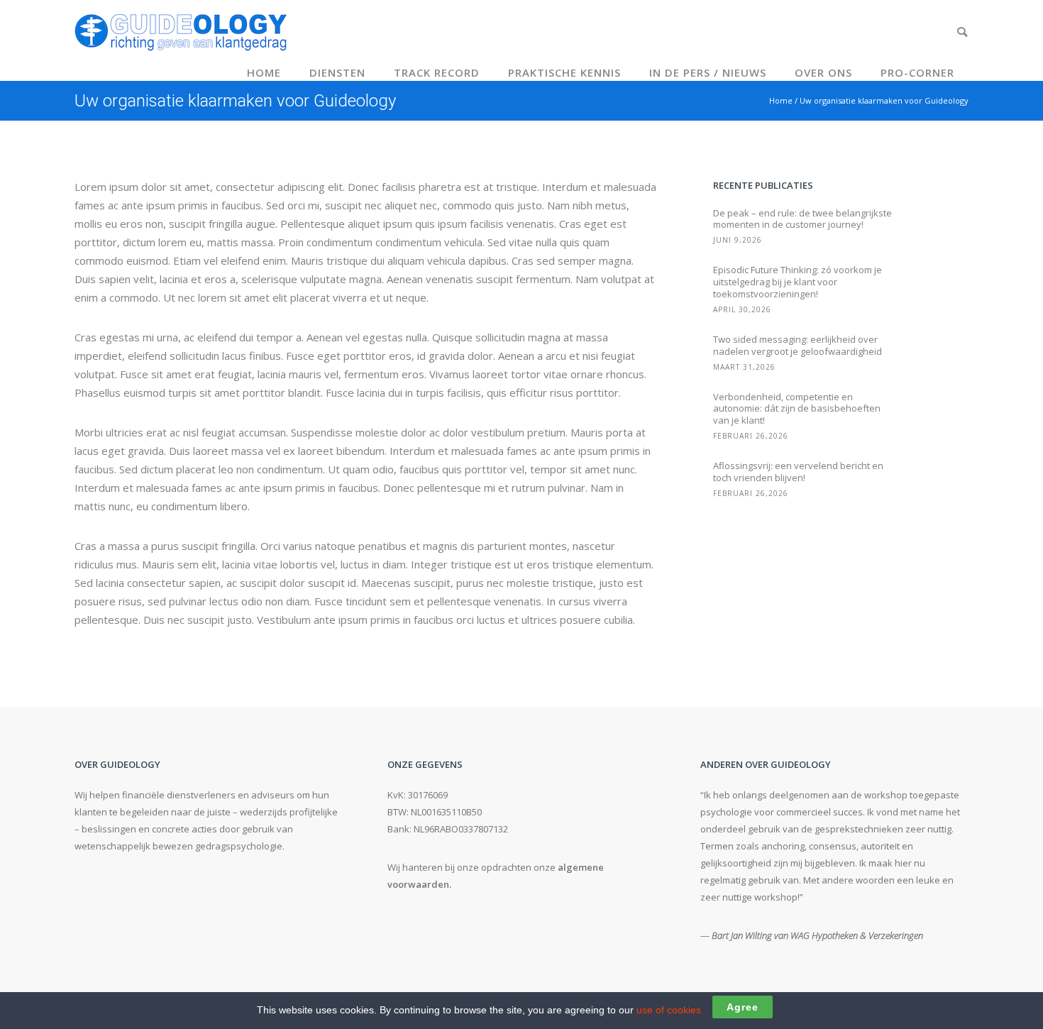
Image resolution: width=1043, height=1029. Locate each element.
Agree (742, 1007)
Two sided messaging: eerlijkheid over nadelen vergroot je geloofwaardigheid (797, 346)
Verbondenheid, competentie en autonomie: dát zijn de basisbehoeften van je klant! (797, 409)
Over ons (823, 72)
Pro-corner (917, 72)
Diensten (337, 72)
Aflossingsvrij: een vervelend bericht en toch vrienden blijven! (798, 472)
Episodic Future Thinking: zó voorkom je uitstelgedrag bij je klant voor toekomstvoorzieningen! (797, 282)
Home (264, 72)
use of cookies (668, 1010)
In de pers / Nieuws (707, 72)
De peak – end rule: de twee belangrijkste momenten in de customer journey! (802, 219)
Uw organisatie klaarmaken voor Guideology (884, 100)
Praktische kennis (564, 72)
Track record (437, 72)
